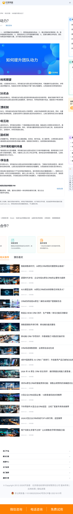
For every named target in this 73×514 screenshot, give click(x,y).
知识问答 (7, 13)
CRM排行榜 (4, 218)
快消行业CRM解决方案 (23, 218)
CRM (1, 13)
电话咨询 (36, 509)
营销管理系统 (56, 218)
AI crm (12, 218)
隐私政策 (41, 488)
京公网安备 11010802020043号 (29, 493)
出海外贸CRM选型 (37, 218)
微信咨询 (16, 509)
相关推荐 (4, 257)
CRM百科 (47, 218)
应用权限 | (32, 488)
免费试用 (57, 509)
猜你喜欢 (18, 257)
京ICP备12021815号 (52, 493)
